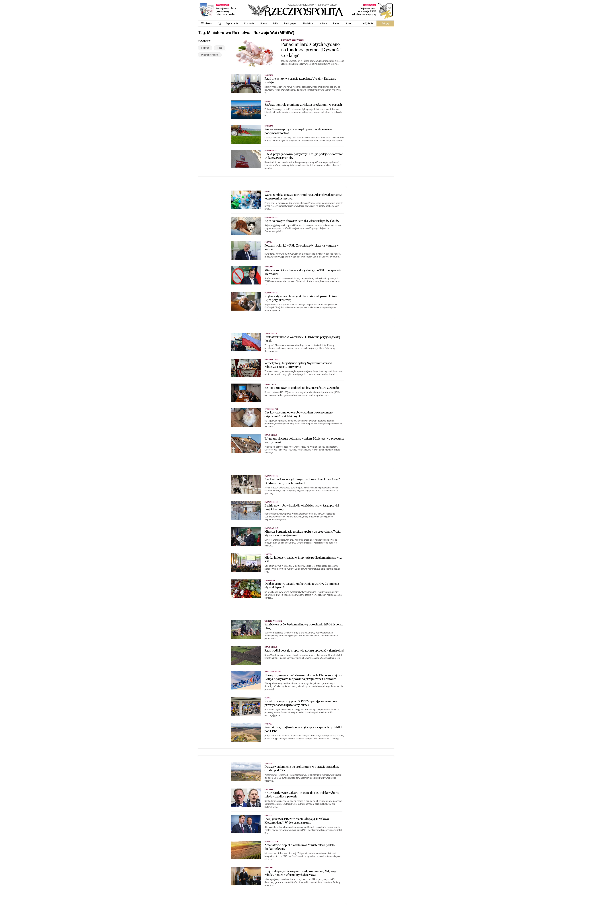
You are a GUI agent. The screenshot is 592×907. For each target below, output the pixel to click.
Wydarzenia (232, 23)
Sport (348, 23)
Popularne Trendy (272, 360)
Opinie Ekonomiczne (273, 672)
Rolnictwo (269, 75)
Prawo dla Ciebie (271, 528)
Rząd (219, 48)
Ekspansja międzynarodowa (292, 40)
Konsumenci (270, 580)
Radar (336, 23)
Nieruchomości (271, 435)
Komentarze (270, 789)
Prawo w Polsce (271, 151)
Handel (267, 698)
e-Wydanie (368, 23)
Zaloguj (385, 23)
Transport (269, 763)
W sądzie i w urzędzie (273, 621)
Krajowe (268, 101)
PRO (275, 23)
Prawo (264, 23)
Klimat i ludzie (270, 384)
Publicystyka (290, 23)
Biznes (267, 191)
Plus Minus (308, 23)
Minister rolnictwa (209, 55)
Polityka (205, 48)
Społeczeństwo (271, 333)
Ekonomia (249, 23)
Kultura (323, 23)
